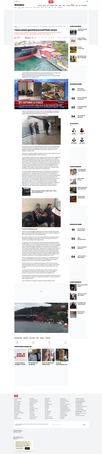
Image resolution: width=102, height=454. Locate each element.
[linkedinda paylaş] (44, 38)
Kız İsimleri (62, 418)
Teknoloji (68, 5)
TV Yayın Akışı (32, 415)
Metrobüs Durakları (63, 414)
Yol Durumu (32, 412)
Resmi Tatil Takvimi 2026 (80, 415)
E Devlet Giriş (32, 407)
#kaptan (42, 337)
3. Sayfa (24, 26)
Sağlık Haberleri (17, 408)
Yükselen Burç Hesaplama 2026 (81, 406)
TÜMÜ (71, 125)
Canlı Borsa (32, 398)
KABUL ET (27, 448)
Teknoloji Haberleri (17, 411)
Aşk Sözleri (47, 402)
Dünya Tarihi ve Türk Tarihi (65, 404)
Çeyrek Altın (47, 407)
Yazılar (63, 5)
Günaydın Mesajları (48, 404)
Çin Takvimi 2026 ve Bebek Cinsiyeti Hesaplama (80, 402)
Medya (38, 7)
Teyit (45, 7)
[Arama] (14, 1)
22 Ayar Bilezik (47, 412)
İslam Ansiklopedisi (63, 405)
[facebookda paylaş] (40, 38)
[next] (68, 357)
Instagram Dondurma (34, 416)
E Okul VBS (31, 405)
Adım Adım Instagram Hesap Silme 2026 (81, 414)
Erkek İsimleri (62, 416)
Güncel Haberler (17, 402)
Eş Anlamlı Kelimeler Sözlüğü (65, 409)
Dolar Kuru (16, 415)
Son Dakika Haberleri (17, 398)
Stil (79, 5)
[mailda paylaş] (49, 38)
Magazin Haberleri (17, 404)
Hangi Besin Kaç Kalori (64, 408)
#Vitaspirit (47, 337)
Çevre (55, 7)
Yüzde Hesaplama (79, 408)
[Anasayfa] (16, 396)
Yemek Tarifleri (47, 398)
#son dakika (32, 337)
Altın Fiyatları (16, 414)
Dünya (44, 5)
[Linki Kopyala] (54, 38)
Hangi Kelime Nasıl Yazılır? (65, 411)
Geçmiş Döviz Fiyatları (79, 409)
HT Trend (34, 7)
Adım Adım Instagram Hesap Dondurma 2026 (81, 411)
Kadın (56, 5)
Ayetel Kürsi (47, 400)
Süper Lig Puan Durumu (49, 418)
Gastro (72, 5)
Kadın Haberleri (17, 409)
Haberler (15, 26)
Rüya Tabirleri (62, 402)
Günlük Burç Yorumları (34, 408)
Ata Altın (46, 409)
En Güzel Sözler (63, 412)
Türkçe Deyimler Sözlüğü (80, 400)
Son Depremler (32, 409)
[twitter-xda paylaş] (42, 38)
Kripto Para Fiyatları (17, 418)
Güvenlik (27, 7)
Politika (15, 7)
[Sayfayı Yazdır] (51, 38)
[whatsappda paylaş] (47, 38)
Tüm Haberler (59, 7)
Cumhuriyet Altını (48, 411)
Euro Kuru (15, 416)
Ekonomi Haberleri (17, 401)
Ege (52, 7)
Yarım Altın (47, 408)
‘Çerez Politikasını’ (27, 445)
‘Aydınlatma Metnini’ (19, 446)
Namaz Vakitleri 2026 (33, 400)
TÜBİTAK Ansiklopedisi (64, 407)
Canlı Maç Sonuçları (48, 416)
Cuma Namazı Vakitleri (34, 401)
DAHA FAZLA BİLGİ (19, 448)
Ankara (42, 7)
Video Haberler (62, 398)
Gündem (19, 4)
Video (76, 5)
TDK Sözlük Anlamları (64, 400)
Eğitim (23, 7)
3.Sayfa (19, 7)
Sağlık (59, 5)
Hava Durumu (32, 411)
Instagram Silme (33, 418)
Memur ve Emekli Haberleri (18, 412)
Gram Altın (47, 405)
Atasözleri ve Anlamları (80, 398)
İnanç (31, 7)
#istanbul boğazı (18, 337)
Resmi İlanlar (84, 5)
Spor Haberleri (16, 405)
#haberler (25, 337)
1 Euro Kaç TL (47, 415)
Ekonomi (40, 5)
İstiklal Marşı (32, 404)
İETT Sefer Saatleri (79, 403)
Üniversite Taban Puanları (64, 401)
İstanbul (49, 7)
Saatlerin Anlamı (48, 401)
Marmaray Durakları (63, 415)
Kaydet (84, 424)
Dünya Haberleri (17, 407)
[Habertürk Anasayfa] (51, 1)
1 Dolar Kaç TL (47, 414)
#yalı (37, 337)
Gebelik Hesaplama (79, 405)
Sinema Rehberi (32, 414)
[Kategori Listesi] (87, 1)
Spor (48, 5)
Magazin (52, 5)
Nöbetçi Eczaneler (33, 402)
